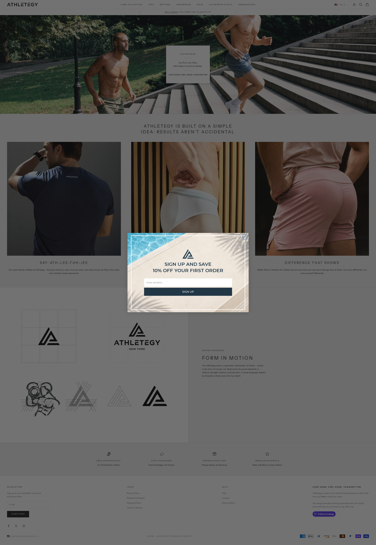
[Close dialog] (244, 236)
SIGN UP (188, 291)
